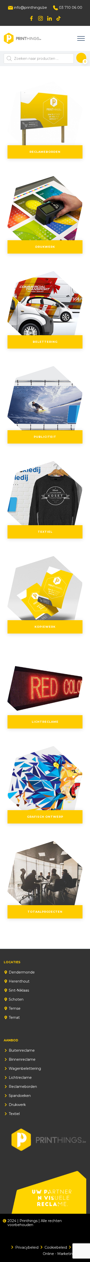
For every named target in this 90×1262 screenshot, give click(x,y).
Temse (14, 1008)
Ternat (14, 1017)
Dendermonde (22, 972)
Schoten (16, 999)
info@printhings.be (30, 7)
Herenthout (19, 981)
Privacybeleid (26, 1247)
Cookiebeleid (55, 1247)
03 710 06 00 (70, 7)
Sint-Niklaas (19, 990)
